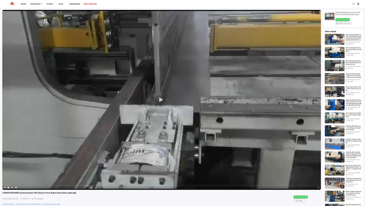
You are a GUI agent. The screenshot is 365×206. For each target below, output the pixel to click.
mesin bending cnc (9, 204)
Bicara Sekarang (302, 197)
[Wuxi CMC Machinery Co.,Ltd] (12, 3)
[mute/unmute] (16, 187)
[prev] (5, 187)
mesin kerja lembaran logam (51, 204)
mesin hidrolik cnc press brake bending (29, 204)
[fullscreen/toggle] (318, 187)
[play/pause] (8, 187)
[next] (12, 187)
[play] (161, 99)
